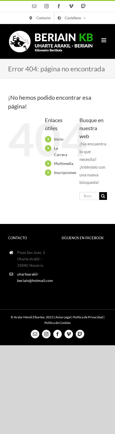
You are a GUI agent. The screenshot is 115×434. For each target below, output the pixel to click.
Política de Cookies (57, 323)
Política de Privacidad (88, 317)
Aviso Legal (63, 317)
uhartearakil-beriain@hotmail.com (35, 277)
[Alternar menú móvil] (104, 40)
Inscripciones (65, 172)
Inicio (58, 139)
